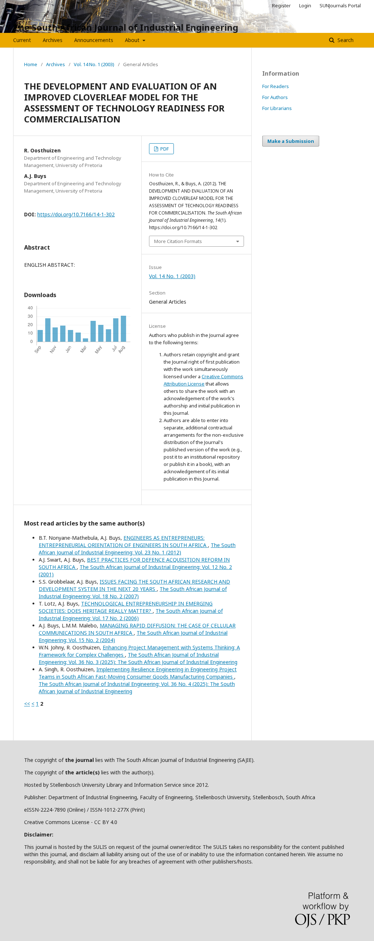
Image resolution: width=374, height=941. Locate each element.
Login (305, 5)
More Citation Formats (178, 241)
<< (27, 703)
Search (345, 40)
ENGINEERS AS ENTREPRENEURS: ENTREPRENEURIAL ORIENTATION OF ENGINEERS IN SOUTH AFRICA (123, 541)
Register (281, 5)
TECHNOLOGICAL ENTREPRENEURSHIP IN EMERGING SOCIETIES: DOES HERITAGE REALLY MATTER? (126, 607)
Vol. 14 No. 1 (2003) (94, 64)
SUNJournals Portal (340, 5)
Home (30, 64)
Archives (52, 40)
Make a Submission (290, 141)
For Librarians (277, 108)
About (133, 40)
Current (22, 40)
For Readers (275, 86)
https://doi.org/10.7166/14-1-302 (76, 214)
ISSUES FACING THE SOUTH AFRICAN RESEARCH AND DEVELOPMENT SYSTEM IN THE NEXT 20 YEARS (134, 585)
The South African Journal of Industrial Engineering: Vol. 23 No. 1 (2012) (137, 549)
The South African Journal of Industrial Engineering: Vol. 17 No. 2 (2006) (131, 614)
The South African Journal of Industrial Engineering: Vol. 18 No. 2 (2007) (133, 592)
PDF (164, 148)
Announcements (93, 40)
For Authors (275, 97)
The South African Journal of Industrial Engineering (125, 27)
